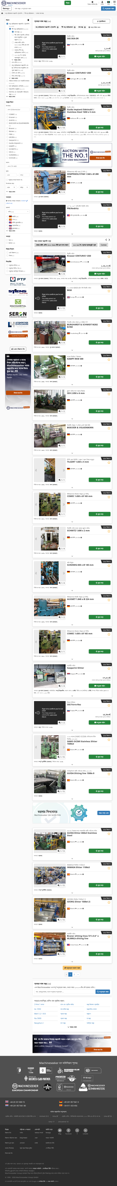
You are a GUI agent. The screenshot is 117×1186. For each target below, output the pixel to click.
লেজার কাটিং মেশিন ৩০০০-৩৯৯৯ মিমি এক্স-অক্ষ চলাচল (22, 44)
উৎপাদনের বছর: (10, 183)
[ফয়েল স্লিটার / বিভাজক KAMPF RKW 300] (50, 367)
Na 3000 (37, 1018)
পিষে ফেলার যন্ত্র (18, 76)
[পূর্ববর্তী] (36, 46)
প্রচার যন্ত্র (63, 1013)
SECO (12, 152)
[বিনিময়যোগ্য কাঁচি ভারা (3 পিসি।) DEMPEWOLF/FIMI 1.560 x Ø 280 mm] (50, 182)
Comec (104, 245)
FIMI (11, 134)
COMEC (13, 114)
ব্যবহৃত (12, 243)
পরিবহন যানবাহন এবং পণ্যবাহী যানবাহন (19, 82)
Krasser (13, 117)
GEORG (13, 137)
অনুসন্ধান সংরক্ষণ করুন (73, 968)
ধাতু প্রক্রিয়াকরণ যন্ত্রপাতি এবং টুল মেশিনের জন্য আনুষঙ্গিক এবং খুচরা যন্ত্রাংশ (20, 67)
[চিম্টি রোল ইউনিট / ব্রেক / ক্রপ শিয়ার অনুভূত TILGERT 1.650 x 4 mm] (50, 470)
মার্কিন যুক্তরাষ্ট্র (17, 222)
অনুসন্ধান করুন (109, 8)
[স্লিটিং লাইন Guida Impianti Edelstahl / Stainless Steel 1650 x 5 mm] (50, 118)
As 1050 (37, 1009)
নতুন (11, 240)
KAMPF (12, 146)
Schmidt (13, 158)
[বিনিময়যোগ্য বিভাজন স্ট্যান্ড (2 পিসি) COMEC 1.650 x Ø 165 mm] (50, 504)
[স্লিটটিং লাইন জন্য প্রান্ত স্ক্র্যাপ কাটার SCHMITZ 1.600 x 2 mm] (50, 538)
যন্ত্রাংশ (89, 1013)
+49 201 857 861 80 (18, 1105)
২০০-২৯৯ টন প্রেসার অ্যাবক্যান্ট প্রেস (21, 56)
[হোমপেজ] (2, 13)
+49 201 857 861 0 (71, 1102)
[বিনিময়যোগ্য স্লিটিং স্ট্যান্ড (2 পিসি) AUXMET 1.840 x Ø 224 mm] (50, 607)
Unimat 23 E (44, 1116)
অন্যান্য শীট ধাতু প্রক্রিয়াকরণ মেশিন (21, 51)
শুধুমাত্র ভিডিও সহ (15, 268)
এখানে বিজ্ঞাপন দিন (19, 349)
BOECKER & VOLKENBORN (19, 124)
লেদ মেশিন (17, 62)
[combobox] (18, 211)
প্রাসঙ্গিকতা (101, 21)
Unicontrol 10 (63, 1122)
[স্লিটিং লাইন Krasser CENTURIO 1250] (50, 81)
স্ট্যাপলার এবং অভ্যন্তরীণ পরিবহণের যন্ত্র (18, 93)
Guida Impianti (16, 143)
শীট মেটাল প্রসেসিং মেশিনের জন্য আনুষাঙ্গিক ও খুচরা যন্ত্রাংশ (22, 37)
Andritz (13, 120)
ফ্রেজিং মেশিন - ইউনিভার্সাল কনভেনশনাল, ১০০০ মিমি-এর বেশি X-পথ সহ (81, 1116)
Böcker (12, 131)
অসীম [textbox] (11, 211)
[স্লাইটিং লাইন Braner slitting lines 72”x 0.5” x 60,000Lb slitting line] (50, 944)
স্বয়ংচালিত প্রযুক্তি (16, 89)
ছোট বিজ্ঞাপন (13, 252)
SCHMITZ (13, 149)
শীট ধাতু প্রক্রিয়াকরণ (20, 29)
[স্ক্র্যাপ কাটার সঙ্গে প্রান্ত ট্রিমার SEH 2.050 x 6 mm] (50, 401)
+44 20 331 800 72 (17, 1102)
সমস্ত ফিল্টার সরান (95, 27)
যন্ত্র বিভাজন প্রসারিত (93, 1004)
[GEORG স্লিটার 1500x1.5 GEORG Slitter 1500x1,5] (50, 910)
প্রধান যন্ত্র (63, 1018)
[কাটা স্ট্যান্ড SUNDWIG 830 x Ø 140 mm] (50, 573)
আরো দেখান (73, 1027)
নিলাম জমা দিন (100, 158)
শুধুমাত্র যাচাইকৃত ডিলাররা (17, 271)
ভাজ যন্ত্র (18, 32)
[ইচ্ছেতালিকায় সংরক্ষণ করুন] (108, 39)
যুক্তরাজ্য (15, 228)
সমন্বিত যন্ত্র (90, 1023)
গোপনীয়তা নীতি (42, 1181)
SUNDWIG (14, 155)
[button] (114, 3)
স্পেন (14, 219)
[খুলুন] (72, 64)
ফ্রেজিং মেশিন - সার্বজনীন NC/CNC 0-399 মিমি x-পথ (20, 1116)
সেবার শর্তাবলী (51, 1181)
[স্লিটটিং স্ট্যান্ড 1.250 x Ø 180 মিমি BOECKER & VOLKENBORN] (50, 435)
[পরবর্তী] (63, 46)
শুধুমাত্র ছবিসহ (14, 265)
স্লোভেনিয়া (16, 225)
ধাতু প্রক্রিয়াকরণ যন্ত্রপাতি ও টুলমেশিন (19, 25)
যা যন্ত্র (89, 1018)
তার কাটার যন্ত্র (64, 1009)
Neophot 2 (38, 1023)
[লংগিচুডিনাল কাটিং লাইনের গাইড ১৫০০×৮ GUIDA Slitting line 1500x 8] (50, 781)
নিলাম (11, 255)
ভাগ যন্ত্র (62, 1023)
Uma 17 (51, 1122)
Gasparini (14, 140)
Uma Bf (55, 1116)
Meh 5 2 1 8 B (40, 1013)
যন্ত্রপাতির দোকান (92, 1009)
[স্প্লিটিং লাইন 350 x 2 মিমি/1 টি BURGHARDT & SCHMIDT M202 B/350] (50, 332)
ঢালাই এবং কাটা (18, 73)
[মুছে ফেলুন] (57, 27)
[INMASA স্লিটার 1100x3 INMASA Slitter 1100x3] (50, 875)
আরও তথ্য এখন (104, 813)
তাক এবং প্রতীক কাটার (67, 1004)
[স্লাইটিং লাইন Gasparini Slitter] (50, 676)
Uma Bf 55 (108, 1116)
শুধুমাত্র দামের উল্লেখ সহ (15, 180)
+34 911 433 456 (70, 1105)
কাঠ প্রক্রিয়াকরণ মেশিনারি (18, 86)
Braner (12, 128)
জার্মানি (15, 216)
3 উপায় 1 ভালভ (39, 1004)
